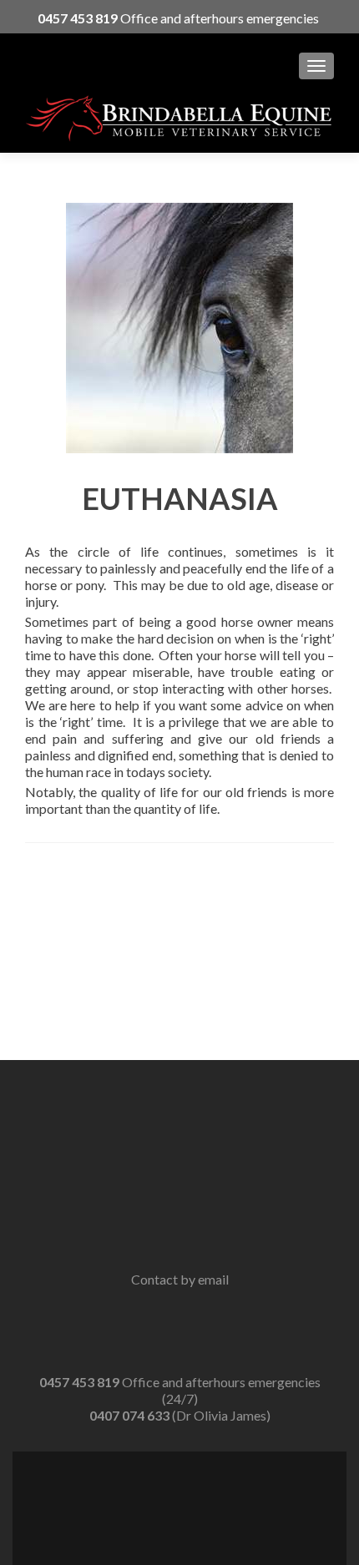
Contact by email (180, 1279)
